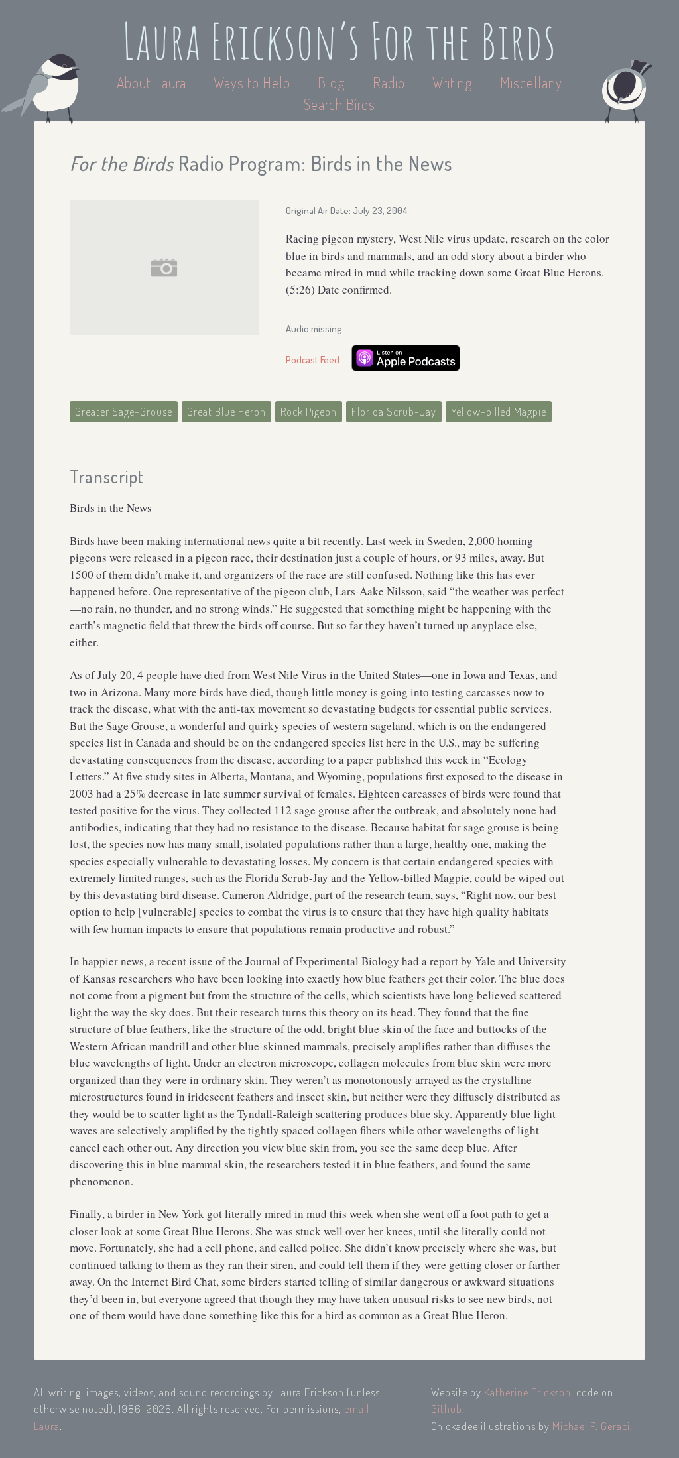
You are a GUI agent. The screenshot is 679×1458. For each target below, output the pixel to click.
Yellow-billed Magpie (498, 411)
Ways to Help (254, 82)
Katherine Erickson (527, 1392)
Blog (331, 82)
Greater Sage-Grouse (123, 411)
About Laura (153, 82)
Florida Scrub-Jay (393, 411)
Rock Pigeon (308, 411)
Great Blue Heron (226, 411)
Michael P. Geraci (591, 1426)
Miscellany (531, 82)
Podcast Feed (313, 359)
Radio (390, 82)
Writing (452, 82)
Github (446, 1409)
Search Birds (339, 104)
